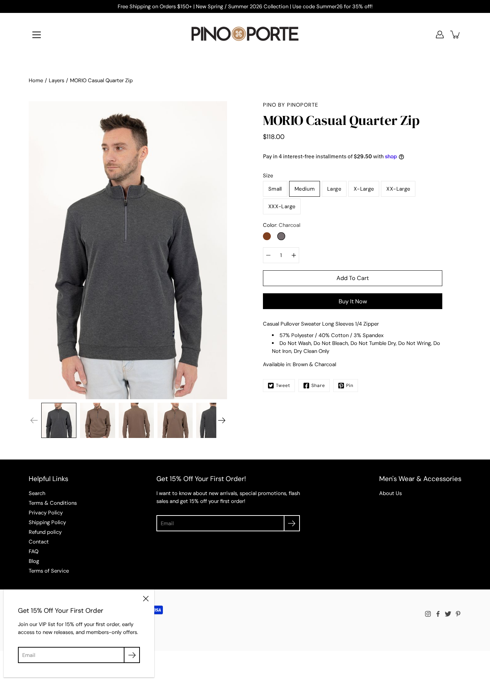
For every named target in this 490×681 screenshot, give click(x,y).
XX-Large (398, 188)
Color (281, 225)
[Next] (221, 420)
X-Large (364, 188)
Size (268, 175)
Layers (56, 80)
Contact (39, 541)
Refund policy (45, 532)
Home (36, 80)
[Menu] (36, 34)
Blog (34, 561)
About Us (390, 493)
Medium (305, 188)
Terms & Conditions (53, 503)
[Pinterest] (458, 614)
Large (334, 188)
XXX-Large (281, 206)
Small (275, 188)
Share (318, 385)
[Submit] (292, 523)
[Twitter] (448, 614)
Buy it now (353, 301)
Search (37, 493)
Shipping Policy (47, 522)
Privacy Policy (46, 512)
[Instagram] (428, 614)
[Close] (145, 598)
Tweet (283, 385)
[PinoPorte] (245, 34)
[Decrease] (268, 255)
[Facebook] (438, 614)
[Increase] (293, 255)
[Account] (440, 34)
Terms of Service (49, 570)
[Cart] (455, 34)
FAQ (33, 551)
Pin (349, 385)
